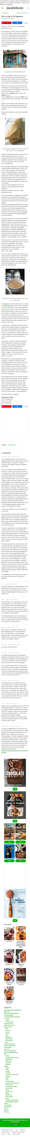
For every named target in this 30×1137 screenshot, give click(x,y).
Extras (7, 1079)
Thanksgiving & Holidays (12, 1101)
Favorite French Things (10, 1045)
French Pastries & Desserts (12, 1083)
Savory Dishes (9, 1096)
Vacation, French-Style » (23, 13)
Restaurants (9, 1061)
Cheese (7, 1055)
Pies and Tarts (9, 1091)
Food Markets (9, 1059)
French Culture (8, 1047)
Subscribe (15, 1125)
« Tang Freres (4, 13)
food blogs (6, 305)
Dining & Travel (8, 1027)
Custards (8, 1076)
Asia (7, 1028)
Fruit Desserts (9, 1084)
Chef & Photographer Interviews (12, 1016)
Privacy (3, 1134)
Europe (7, 1032)
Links (16, 1130)
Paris (5, 1054)
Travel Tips (8, 1062)
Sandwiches (9, 1095)
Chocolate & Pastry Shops (12, 1057)
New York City (9, 1038)
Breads (7, 1067)
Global (7, 1020)
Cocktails (8, 1072)
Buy (15, 789)
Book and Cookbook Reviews (11, 1013)
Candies (8, 1071)
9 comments (4, 18)
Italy (7, 1035)
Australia (8, 1030)
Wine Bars (8, 1064)
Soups (7, 1098)
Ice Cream (6, 1049)
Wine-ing (6, 1111)
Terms (9, 1134)
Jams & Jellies (9, 1088)
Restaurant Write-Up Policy (18, 1132)
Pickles (7, 1089)
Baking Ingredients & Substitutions (12, 1010)
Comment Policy (5, 1132)
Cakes (7, 1069)
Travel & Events (8, 1105)
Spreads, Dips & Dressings (12, 1100)
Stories (6, 1103)
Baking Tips (7, 1011)
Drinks (7, 1078)
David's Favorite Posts (9, 1025)
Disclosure (22, 1130)
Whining (6, 1110)
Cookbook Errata (8, 1023)
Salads (7, 1093)
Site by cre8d (16, 1134)
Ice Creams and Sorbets (11, 1086)
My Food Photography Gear (11, 1052)
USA (7, 1042)
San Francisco (9, 1040)
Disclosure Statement (9, 1044)
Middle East (8, 1037)
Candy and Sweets (8, 1015)
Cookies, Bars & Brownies (12, 1074)
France (7, 1033)
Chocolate (6, 1018)
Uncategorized (11, 445)
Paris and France (10, 1022)
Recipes (6, 1066)
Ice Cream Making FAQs (10, 1050)
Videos (6, 1108)
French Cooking (10, 1081)
